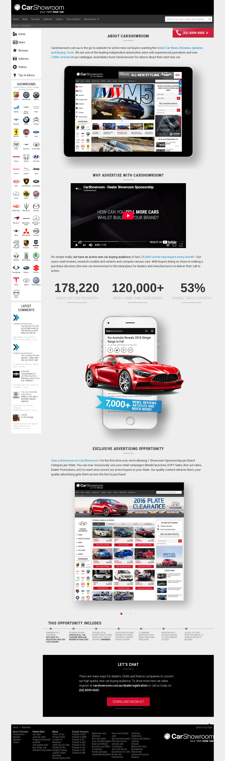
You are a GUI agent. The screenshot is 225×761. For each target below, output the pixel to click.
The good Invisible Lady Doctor (29, 393)
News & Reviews (20, 731)
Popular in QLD (79, 742)
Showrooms (91, 19)
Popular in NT (78, 739)
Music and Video (139, 746)
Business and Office (101, 746)
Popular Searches (80, 731)
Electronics (136, 736)
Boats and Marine (100, 744)
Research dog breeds (42, 750)
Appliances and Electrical (99, 734)
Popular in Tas (78, 747)
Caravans (135, 733)
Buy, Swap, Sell (39, 747)
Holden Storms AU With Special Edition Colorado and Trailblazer (25, 426)
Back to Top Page (204, 727)
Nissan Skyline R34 (61, 758)
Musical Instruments (121, 738)
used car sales (39, 737)
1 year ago (25, 387)
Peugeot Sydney (59, 750)
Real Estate (136, 751)
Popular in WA (78, 752)
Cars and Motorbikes (101, 741)
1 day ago (34, 339)
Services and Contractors (117, 745)
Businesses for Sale (121, 751)
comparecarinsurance (22, 324)
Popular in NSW (79, 737)
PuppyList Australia (42, 739)
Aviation (135, 757)
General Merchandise (101, 754)
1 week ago (21, 367)
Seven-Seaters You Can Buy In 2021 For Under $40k (24, 338)
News (25, 19)
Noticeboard (137, 749)
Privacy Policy (58, 737)
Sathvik (24, 415)
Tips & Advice (73, 19)
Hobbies (135, 741)
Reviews (35, 19)
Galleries (47, 19)
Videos (59, 19)
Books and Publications (117, 755)
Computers (97, 749)
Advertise (56, 742)
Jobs (114, 736)
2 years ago (25, 428)
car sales (37, 734)
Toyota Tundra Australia (59, 754)
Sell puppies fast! (40, 745)
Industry (135, 744)
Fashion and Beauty (140, 738)
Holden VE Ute (58, 747)
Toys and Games (119, 749)
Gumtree (36, 742)
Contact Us (57, 739)
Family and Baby (99, 751)
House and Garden (120, 733)
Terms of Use (58, 734)
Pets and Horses (119, 741)
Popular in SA (78, 745)
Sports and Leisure (140, 754)
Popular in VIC (78, 750)
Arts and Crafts (99, 738)
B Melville (25, 371)
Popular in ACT (79, 734)
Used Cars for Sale (60, 745)
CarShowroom (39, 7)
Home (16, 19)
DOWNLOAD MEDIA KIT (128, 702)
